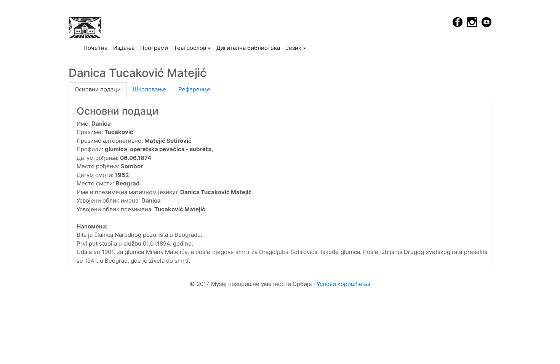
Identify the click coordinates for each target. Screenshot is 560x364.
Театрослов (190, 47)
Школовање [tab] (149, 89)
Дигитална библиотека (248, 47)
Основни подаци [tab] (98, 89)
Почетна (96, 47)
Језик (293, 47)
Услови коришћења (343, 283)
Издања (123, 47)
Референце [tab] (194, 89)
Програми (154, 47)
